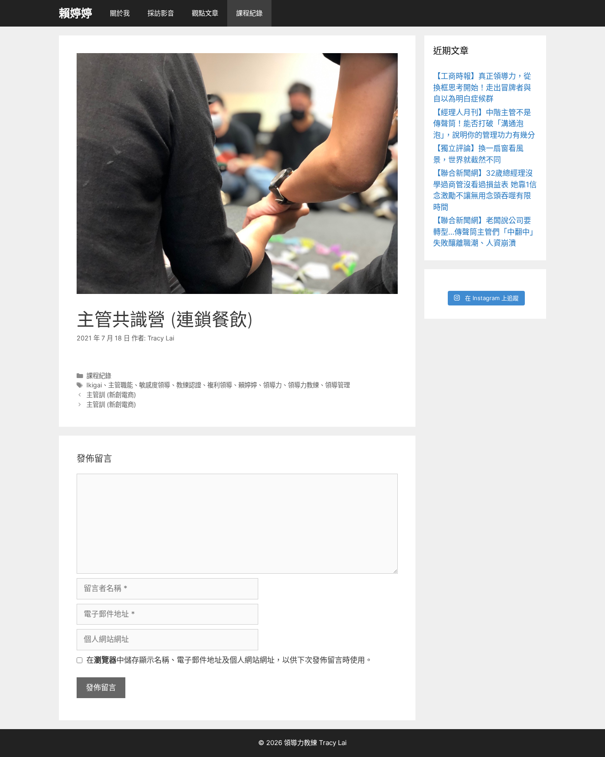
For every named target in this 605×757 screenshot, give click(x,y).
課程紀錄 (249, 13)
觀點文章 (205, 13)
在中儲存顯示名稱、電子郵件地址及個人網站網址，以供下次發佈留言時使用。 (229, 660)
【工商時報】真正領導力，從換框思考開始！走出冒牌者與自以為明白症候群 (482, 87)
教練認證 (188, 385)
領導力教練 (303, 385)
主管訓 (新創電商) (111, 394)
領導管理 (337, 385)
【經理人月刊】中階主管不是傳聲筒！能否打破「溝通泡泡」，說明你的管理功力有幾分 (484, 123)
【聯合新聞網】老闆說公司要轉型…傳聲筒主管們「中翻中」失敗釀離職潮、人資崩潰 (485, 231)
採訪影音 (160, 13)
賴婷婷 (75, 13)
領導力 (272, 385)
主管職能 (120, 385)
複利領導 (219, 385)
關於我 (120, 13)
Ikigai (94, 385)
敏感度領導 (154, 385)
